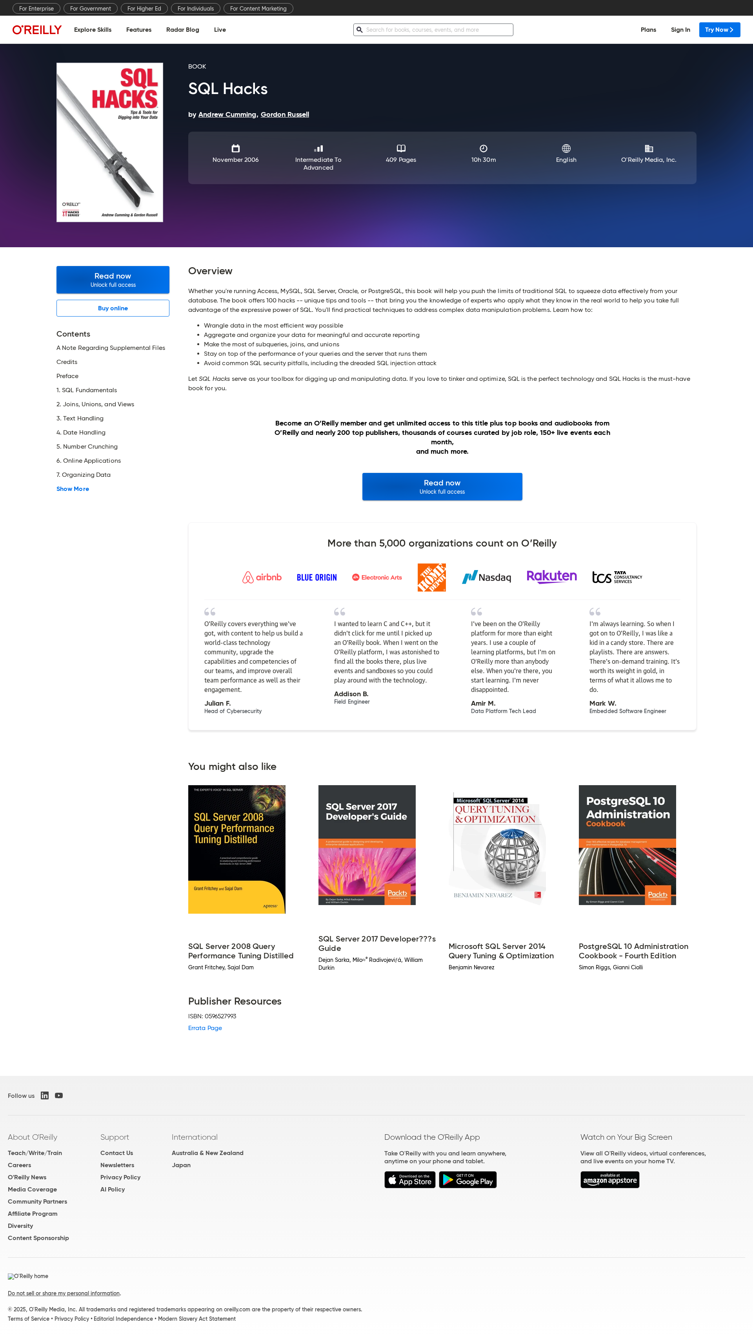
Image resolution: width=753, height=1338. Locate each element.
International (195, 1137)
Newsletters (117, 1165)
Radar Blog (182, 29)
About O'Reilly (32, 1137)
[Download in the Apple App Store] (410, 1186)
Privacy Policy (120, 1177)
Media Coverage (32, 1189)
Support (114, 1137)
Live (220, 29)
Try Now (716, 29)
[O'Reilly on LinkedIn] (45, 1095)
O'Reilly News (27, 1177)
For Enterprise (36, 8)
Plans (648, 29)
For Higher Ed (144, 8)
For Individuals (196, 8)
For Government (90, 8)
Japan (181, 1165)
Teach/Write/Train (35, 1153)
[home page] (37, 29)
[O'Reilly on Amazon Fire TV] (610, 1186)
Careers (19, 1165)
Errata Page (205, 1028)
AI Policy (112, 1189)
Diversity (20, 1226)
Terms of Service (28, 1318)
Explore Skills (92, 29)
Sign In (680, 29)
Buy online (113, 308)
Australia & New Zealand (208, 1153)
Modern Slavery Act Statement (197, 1318)
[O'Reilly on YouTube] (59, 1095)
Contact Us (116, 1153)
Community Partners (37, 1201)
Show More (72, 489)
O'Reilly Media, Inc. (649, 159)
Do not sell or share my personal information (64, 1293)
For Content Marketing (258, 8)
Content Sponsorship (38, 1238)
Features (138, 29)
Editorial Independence (123, 1318)
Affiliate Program (33, 1213)
